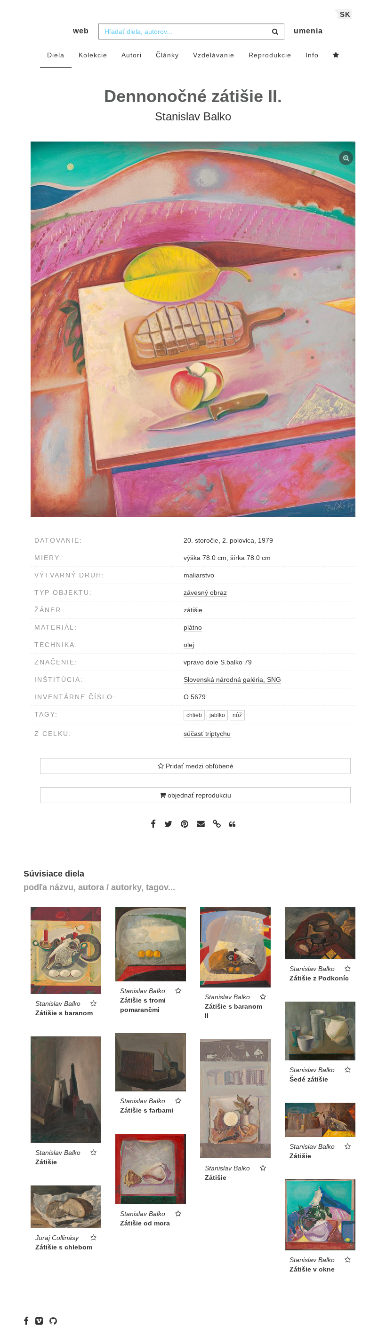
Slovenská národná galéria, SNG (232, 679)
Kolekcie (93, 55)
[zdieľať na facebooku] (153, 824)
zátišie (193, 610)
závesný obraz (205, 592)
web (81, 31)
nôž (237, 715)
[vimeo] (41, 1321)
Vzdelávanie (213, 55)
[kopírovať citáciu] (232, 824)
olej (189, 644)
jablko (217, 715)
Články (167, 55)
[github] (55, 1321)
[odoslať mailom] (200, 824)
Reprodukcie (270, 55)
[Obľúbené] (336, 55)
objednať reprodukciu (198, 795)
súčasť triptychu (207, 733)
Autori (131, 55)
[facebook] (28, 1321)
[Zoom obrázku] (193, 329)
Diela (55, 55)
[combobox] (191, 31)
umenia (308, 31)
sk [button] (345, 14)
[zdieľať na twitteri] (168, 824)
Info (312, 55)
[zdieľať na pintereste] (184, 824)
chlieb (194, 715)
